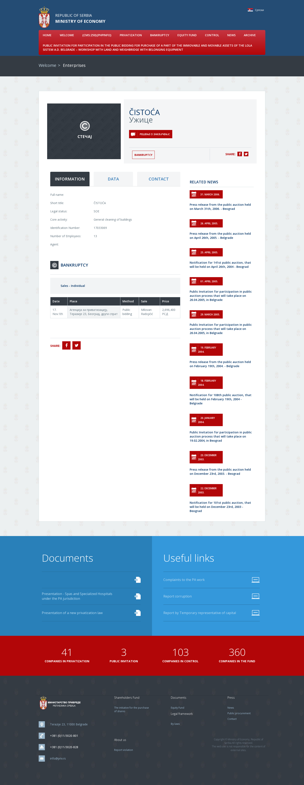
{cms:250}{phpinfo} (96, 35)
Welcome (67, 35)
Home (47, 35)
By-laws (175, 724)
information (70, 179)
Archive (250, 35)
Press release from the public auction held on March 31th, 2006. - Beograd (220, 207)
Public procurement (239, 713)
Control (212, 35)
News (231, 35)
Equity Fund (187, 35)
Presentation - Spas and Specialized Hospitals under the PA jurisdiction (77, 596)
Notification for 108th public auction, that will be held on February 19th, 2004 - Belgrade (220, 399)
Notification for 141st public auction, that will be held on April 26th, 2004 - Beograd (220, 265)
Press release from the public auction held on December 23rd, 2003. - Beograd (220, 472)
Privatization (131, 35)
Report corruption (177, 596)
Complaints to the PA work (184, 579)
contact (159, 179)
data (113, 179)
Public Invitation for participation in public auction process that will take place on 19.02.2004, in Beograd (221, 436)
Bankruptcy (159, 35)
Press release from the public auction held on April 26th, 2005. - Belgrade (220, 236)
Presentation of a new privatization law (72, 613)
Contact (232, 719)
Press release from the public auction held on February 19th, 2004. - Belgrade (220, 364)
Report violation (123, 750)
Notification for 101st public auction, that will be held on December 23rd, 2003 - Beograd (220, 507)
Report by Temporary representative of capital (199, 613)
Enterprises (74, 65)
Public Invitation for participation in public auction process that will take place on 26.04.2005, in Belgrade (221, 296)
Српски (251, 9)
